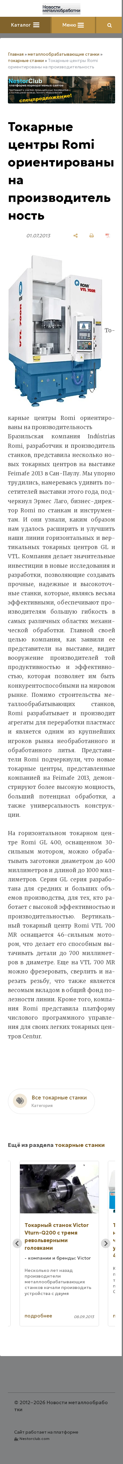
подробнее (38, 1316)
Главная (16, 54)
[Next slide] (105, 1243)
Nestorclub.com (35, 1438)
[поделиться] (75, 235)
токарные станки (26, 60)
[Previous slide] (17, 1243)
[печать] (91, 235)
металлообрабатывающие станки (63, 54)
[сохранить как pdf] (107, 235)
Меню (70, 25)
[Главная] (61, 9)
